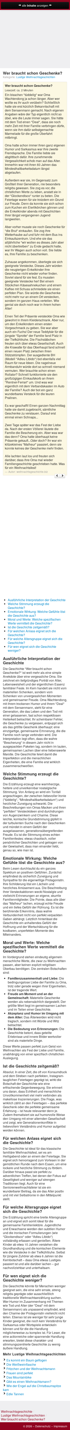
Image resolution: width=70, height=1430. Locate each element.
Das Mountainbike (19, 1377)
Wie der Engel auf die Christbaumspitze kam (32, 1388)
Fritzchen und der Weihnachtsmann (30, 1368)
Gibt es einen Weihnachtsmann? (28, 1381)
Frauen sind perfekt (19, 1373)
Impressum (60, 1426)
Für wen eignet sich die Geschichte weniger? (32, 648)
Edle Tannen (15, 1394)
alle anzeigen (35, 5)
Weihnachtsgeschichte (16, 1411)
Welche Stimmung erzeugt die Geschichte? (28, 606)
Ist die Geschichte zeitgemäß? (28, 627)
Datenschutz (43, 1426)
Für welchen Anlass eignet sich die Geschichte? (32, 633)
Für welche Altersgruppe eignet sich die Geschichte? (35, 641)
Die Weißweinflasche (21, 1364)
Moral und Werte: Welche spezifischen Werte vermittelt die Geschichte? (34, 621)
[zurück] (57, 476)
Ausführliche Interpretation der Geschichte (37, 600)
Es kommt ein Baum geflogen (26, 1360)
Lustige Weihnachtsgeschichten (35, 77)
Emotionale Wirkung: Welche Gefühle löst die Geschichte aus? (36, 613)
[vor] (62, 476)
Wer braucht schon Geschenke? (23, 1419)
